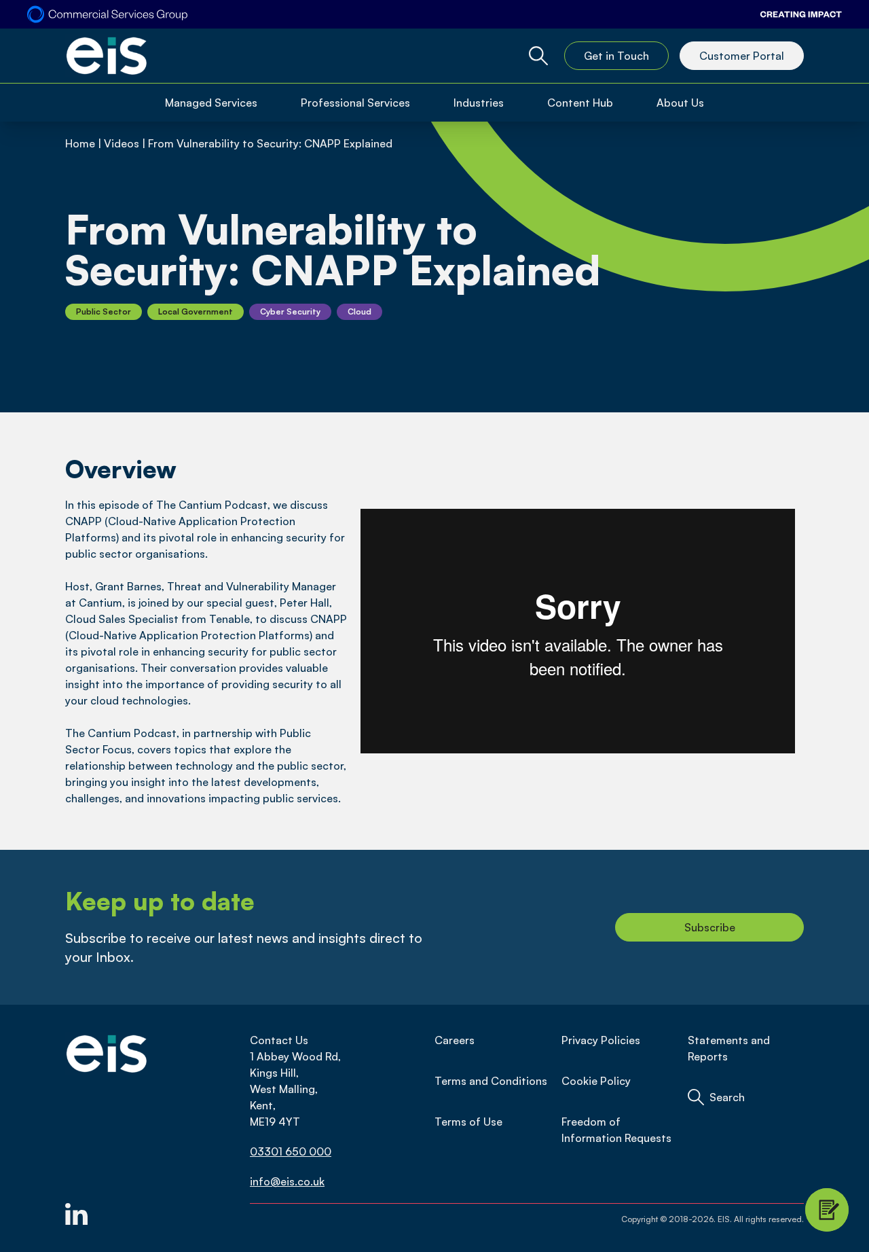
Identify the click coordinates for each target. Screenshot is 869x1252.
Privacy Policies (600, 1040)
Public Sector (103, 311)
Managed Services (211, 102)
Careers (454, 1040)
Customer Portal (741, 55)
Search (727, 1097)
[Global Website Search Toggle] (538, 55)
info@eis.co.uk (287, 1181)
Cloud (359, 311)
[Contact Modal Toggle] (827, 1210)
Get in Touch (616, 55)
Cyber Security (290, 311)
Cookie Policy (596, 1081)
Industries (479, 102)
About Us (680, 102)
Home (80, 143)
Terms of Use (468, 1121)
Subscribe (709, 927)
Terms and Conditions (490, 1081)
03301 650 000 (290, 1151)
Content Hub (580, 102)
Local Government (195, 311)
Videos (121, 143)
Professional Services (355, 102)
